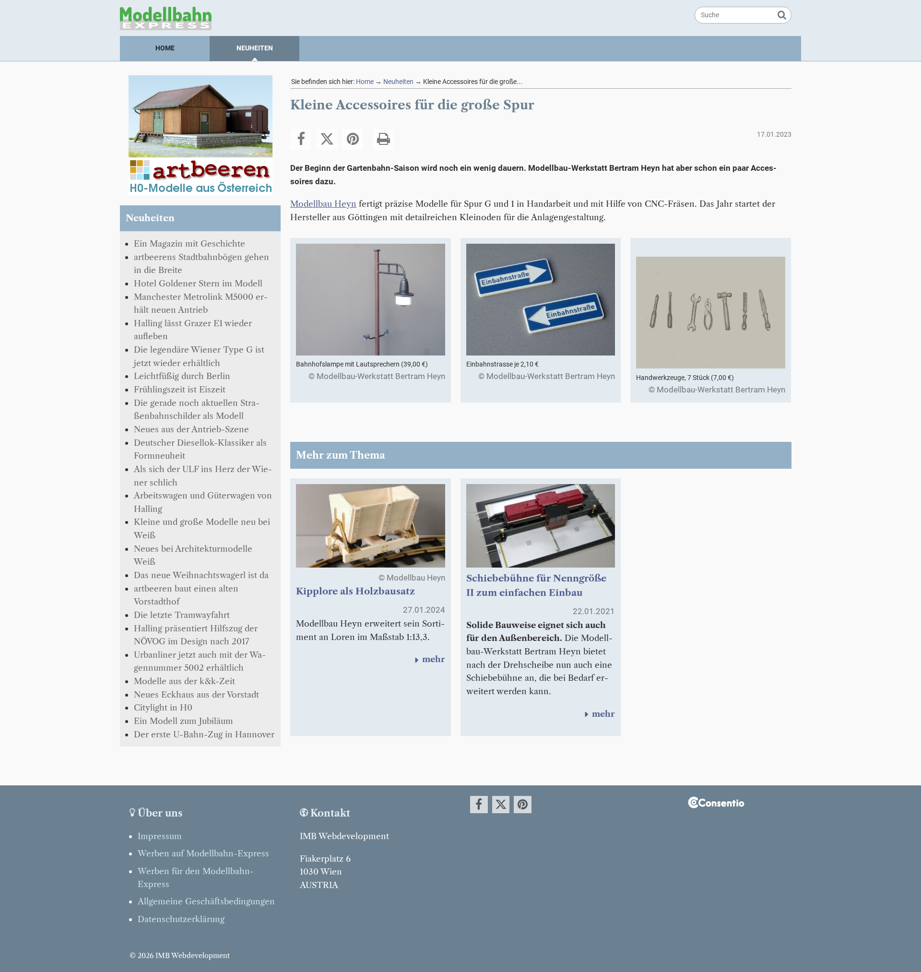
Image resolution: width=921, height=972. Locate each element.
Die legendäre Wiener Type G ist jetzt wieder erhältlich (199, 356)
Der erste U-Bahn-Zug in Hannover (204, 734)
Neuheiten (254, 48)
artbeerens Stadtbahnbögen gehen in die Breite (201, 263)
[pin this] (352, 139)
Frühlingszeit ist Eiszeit (179, 389)
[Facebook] (300, 139)
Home (165, 48)
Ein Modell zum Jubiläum (183, 721)
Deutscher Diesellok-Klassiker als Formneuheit (200, 449)
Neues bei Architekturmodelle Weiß (193, 555)
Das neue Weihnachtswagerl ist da (201, 575)
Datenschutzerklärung (181, 919)
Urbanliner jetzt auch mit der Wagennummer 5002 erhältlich (200, 661)
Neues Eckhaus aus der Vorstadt (196, 694)
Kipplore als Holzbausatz (355, 591)
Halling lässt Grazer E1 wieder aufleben (193, 330)
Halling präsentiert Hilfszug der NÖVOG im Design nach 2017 (196, 635)
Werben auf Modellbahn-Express (203, 853)
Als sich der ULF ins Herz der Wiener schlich (203, 475)
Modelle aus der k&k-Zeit (184, 681)
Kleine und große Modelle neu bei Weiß (202, 528)
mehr (428, 659)
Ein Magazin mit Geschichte (189, 243)
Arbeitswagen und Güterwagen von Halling (203, 502)
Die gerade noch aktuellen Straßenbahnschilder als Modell (197, 409)
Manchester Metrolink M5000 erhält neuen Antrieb (201, 303)
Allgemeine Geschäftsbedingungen (206, 901)
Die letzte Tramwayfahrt (182, 615)
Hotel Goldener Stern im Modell (198, 283)
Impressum (160, 836)
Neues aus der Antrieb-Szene (191, 429)
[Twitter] (326, 139)
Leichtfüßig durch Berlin (182, 376)
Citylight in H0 (163, 707)
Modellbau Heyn (323, 204)
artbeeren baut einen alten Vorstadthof (186, 595)
